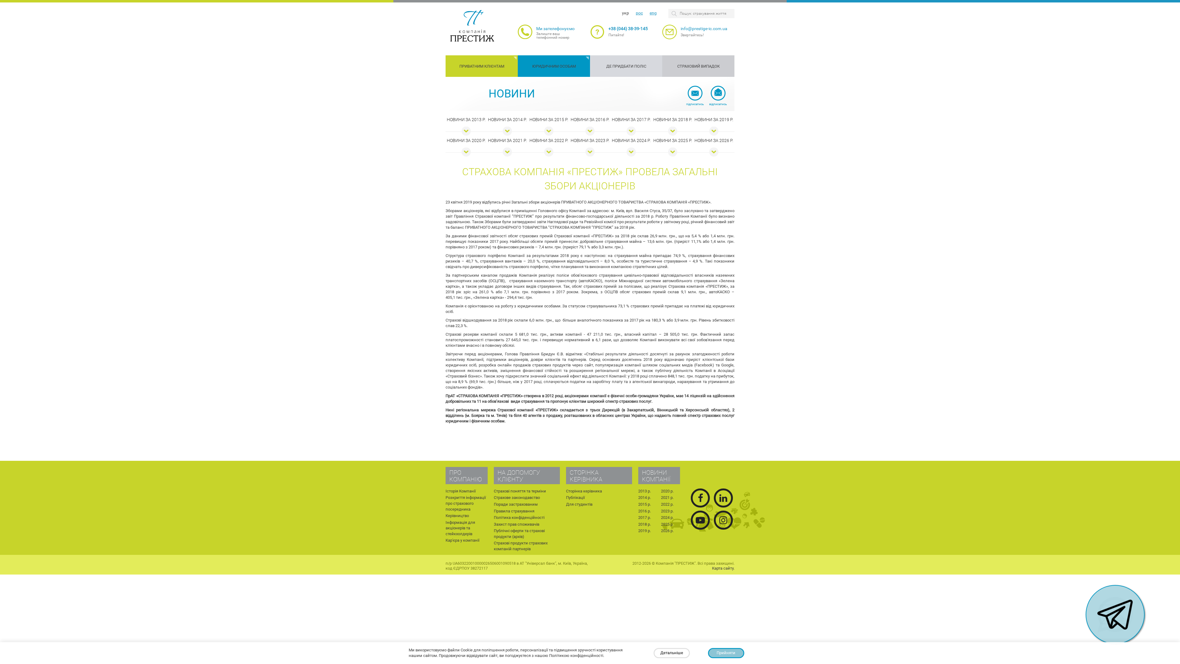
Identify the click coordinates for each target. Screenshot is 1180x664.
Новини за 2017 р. (631, 119)
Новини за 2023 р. (590, 140)
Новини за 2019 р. (713, 119)
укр (625, 12)
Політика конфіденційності (519, 517)
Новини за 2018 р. (672, 119)
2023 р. (667, 511)
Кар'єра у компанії (462, 540)
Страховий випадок (698, 66)
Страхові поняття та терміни (520, 491)
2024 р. (667, 517)
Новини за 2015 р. (548, 119)
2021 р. (667, 497)
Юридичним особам (554, 66)
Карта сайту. (723, 568)
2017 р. (644, 517)
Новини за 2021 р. (507, 140)
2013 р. (644, 491)
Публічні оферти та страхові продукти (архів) (519, 533)
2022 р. (667, 504)
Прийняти (726, 652)
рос (639, 12)
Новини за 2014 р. (507, 119)
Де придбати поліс (626, 66)
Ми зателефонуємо (555, 28)
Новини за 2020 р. (466, 140)
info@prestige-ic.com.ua (704, 28)
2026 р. (667, 530)
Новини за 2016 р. (590, 119)
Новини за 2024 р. (631, 140)
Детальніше (671, 652)
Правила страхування (514, 511)
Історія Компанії (461, 491)
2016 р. (644, 511)
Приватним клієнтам (481, 66)
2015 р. (644, 504)
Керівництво (457, 515)
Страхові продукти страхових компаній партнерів (521, 546)
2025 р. (667, 524)
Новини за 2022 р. (548, 140)
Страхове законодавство (517, 497)
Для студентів (579, 504)
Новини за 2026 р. (713, 140)
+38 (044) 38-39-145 (628, 28)
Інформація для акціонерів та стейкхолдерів (460, 528)
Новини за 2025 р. (672, 140)
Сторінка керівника (584, 491)
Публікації (575, 497)
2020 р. (667, 491)
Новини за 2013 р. (466, 119)
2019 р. (644, 530)
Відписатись (718, 104)
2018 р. (644, 524)
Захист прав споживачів (516, 524)
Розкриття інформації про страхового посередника (466, 503)
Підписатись (695, 104)
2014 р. (644, 497)
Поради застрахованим (516, 504)
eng (653, 12)
